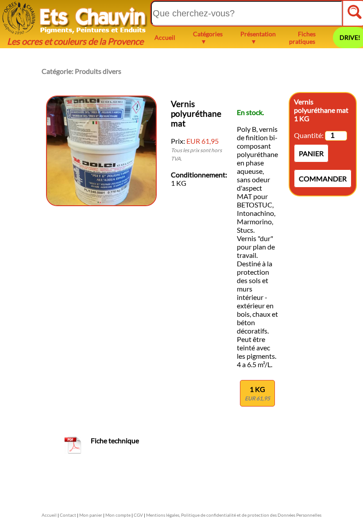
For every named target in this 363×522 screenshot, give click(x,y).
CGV (138, 515)
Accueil (164, 37)
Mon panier (90, 515)
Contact (68, 515)
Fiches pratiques (302, 37)
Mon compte (118, 515)
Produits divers (98, 71)
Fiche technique (115, 440)
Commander (323, 178)
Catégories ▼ (208, 37)
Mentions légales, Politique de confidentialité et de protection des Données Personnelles (233, 515)
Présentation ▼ (258, 37)
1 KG (257, 393)
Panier (311, 153)
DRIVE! (350, 37)
